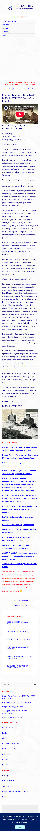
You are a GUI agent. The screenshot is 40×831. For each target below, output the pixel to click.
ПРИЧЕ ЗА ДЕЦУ (9, 749)
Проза (30, 89)
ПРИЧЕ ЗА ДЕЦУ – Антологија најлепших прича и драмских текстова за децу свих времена (19, 509)
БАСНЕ (5, 738)
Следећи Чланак (20, 605)
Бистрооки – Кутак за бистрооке (15, 791)
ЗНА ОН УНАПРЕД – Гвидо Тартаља (19, 639)
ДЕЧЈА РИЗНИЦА (9, 21)
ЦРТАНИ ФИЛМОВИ (10, 743)
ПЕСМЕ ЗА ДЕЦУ (9, 727)
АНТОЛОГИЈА (24, 6)
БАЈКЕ (5, 733)
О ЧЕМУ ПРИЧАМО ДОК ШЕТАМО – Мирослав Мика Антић (20, 657)
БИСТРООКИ (8, 780)
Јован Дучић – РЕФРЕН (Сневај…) (18, 631)
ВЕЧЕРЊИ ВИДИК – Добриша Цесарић (17, 623)
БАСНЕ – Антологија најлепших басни (18, 524)
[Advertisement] (20, 58)
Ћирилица (16, 16)
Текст (33, 89)
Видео (6, 89)
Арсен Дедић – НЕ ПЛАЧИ (12, 717)
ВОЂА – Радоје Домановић (12, 706)
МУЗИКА (5, 35)
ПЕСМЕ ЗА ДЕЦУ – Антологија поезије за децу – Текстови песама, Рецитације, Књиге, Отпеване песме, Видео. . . (20, 498)
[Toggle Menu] (34, 22)
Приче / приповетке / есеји (20, 89)
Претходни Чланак (20, 600)
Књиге (10, 89)
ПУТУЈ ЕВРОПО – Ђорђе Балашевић (16, 702)
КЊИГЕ (5, 32)
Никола (5, 796)
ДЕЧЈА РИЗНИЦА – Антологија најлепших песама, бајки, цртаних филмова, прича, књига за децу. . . (19, 556)
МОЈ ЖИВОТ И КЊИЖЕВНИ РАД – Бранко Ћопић (19, 648)
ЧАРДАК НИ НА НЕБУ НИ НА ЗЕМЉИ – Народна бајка (17, 666)
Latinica (25, 17)
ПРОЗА (5, 28)
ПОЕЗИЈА (6, 25)
